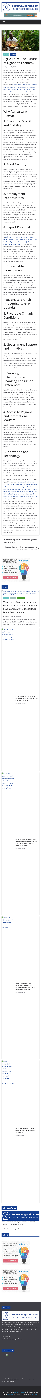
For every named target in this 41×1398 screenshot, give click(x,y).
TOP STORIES (21, 598)
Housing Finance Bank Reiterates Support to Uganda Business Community (21, 548)
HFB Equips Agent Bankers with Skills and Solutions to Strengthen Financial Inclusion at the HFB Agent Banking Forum (26, 842)
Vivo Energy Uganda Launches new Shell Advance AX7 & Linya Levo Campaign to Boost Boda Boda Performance (20, 607)
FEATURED (13, 598)
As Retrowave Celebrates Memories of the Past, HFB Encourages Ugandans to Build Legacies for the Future (25, 986)
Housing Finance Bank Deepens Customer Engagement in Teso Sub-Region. (25, 1130)
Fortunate (18, 616)
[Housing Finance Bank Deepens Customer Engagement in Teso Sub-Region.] (8, 1131)
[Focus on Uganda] (20, 1312)
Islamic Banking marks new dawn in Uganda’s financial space (20, 541)
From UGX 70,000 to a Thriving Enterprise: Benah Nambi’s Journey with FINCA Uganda (26, 698)
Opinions (13, 54)
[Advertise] (20, 1212)
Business (6, 54)
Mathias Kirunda (22, 67)
